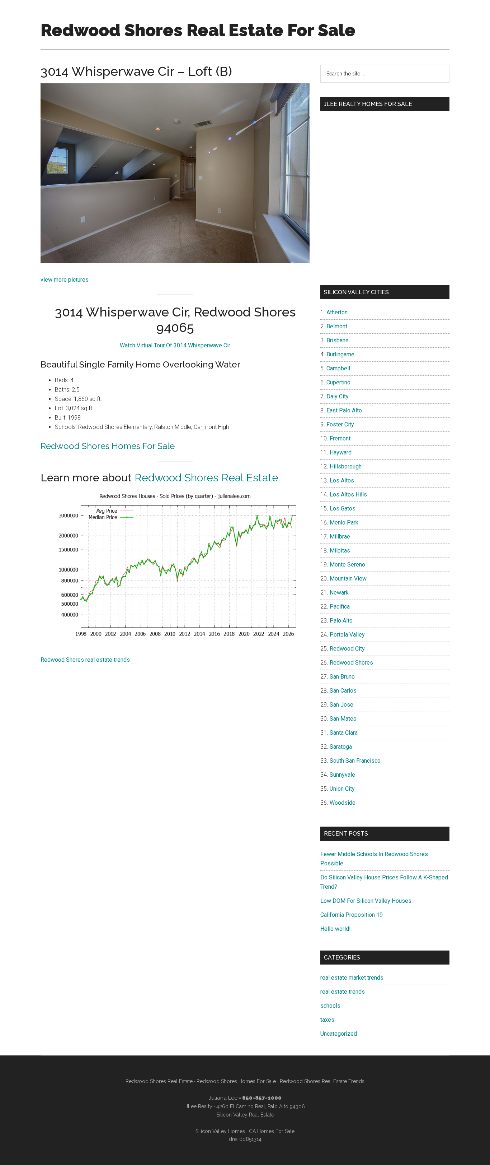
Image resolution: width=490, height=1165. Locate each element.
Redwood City (347, 648)
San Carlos (343, 690)
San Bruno (342, 676)
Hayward (341, 452)
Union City (342, 788)
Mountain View (348, 578)
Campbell (338, 368)
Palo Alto (341, 620)
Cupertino (338, 382)
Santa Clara (344, 732)
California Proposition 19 (351, 914)
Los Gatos (342, 508)
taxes (327, 1019)
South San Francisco (355, 760)
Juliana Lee (223, 1098)
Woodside (342, 802)
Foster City (340, 424)
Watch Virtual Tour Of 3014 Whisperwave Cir (175, 345)
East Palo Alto (344, 410)
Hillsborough (346, 466)
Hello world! (335, 928)
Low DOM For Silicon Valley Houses (365, 900)
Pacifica (340, 606)
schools (330, 1005)
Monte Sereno (347, 564)
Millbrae (340, 536)
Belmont (336, 326)
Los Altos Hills (348, 494)
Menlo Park (344, 522)
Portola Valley (347, 634)
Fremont (340, 438)
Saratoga (341, 746)
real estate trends (342, 991)
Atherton (337, 312)
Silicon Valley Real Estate (245, 1115)
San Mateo (343, 718)
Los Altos (342, 480)
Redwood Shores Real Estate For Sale (198, 30)
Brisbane (337, 340)
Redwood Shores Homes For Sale (108, 446)
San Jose (341, 704)
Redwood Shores (351, 662)
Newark (339, 592)
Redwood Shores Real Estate (206, 477)
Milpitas (340, 550)
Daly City (337, 396)
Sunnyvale (342, 774)
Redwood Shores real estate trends (85, 659)
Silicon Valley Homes (220, 1131)
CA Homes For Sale (272, 1131)
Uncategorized (338, 1033)
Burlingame (340, 354)
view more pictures (65, 279)
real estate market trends (351, 977)
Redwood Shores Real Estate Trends (322, 1081)
